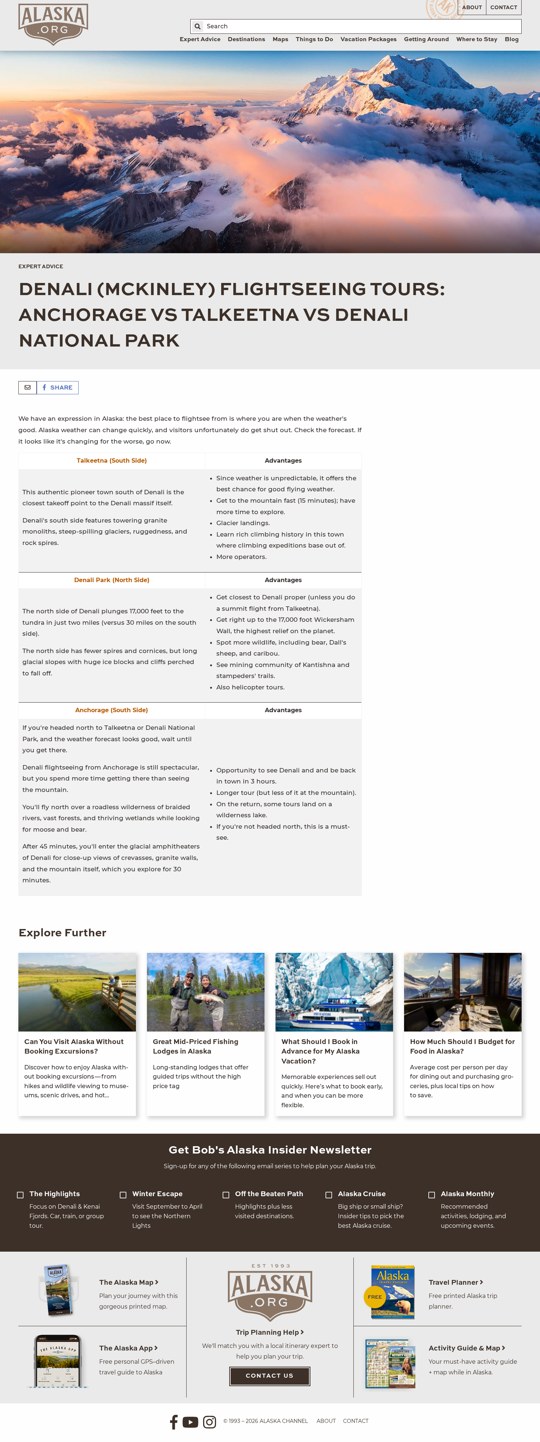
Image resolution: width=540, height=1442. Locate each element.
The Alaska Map (127, 1282)
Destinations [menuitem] (246, 40)
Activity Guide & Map (465, 1348)
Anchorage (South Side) (111, 710)
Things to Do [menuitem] (314, 40)
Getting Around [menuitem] (426, 40)
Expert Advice (40, 266)
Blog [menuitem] (512, 40)
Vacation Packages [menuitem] (369, 40)
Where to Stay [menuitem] (476, 40)
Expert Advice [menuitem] (200, 40)
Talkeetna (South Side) (112, 460)
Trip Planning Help (268, 1332)
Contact (503, 7)
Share (60, 388)
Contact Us (270, 1376)
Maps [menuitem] (280, 40)
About (472, 7)
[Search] (197, 26)
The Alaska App (126, 1348)
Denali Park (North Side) (112, 580)
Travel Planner (454, 1282)
